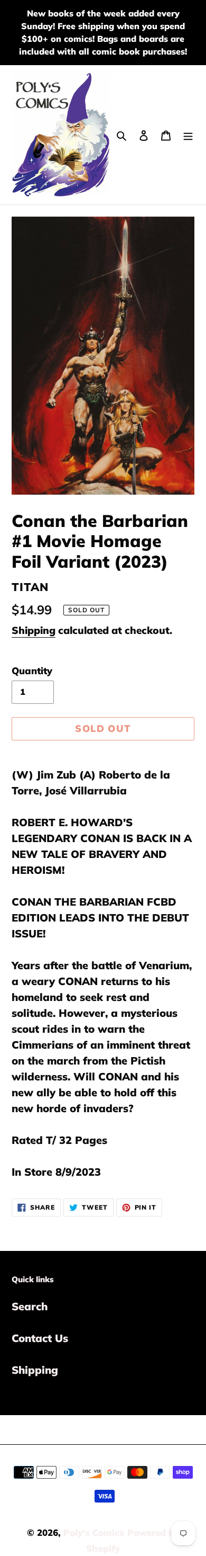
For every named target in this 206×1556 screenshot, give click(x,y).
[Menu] (188, 134)
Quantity (32, 671)
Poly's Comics (93, 1532)
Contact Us (40, 1338)
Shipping (33, 630)
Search (30, 1306)
